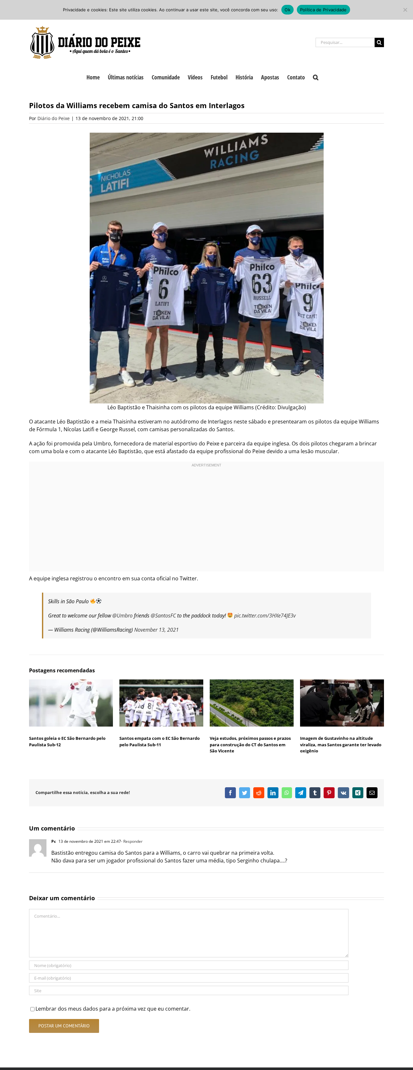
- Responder (132, 841)
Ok (287, 9)
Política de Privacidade (323, 9)
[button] (315, 76)
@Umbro (122, 615)
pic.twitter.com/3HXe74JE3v (265, 615)
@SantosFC (163, 615)
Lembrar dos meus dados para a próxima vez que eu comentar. (112, 1008)
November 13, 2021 (156, 629)
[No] (405, 9)
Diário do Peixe (53, 118)
